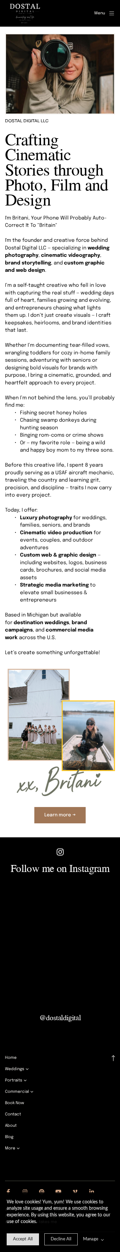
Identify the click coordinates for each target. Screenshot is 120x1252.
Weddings (14, 1069)
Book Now (14, 1103)
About (11, 1126)
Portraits (13, 1080)
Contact (13, 1114)
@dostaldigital (60, 1017)
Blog (9, 1137)
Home (11, 1058)
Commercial (17, 1092)
